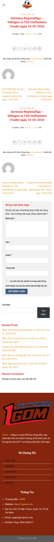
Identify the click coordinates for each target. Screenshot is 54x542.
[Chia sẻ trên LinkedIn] (39, 49)
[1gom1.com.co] (27, 5)
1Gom (5, 435)
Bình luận (10, 218)
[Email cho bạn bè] (29, 49)
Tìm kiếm (6, 305)
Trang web (10, 268)
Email (9, 255)
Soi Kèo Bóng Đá (27, 15)
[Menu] (3, 4)
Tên (8, 242)
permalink (29, 61)
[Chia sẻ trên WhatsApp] (14, 49)
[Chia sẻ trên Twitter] (24, 49)
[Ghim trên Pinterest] (34, 49)
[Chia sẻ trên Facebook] (19, 49)
